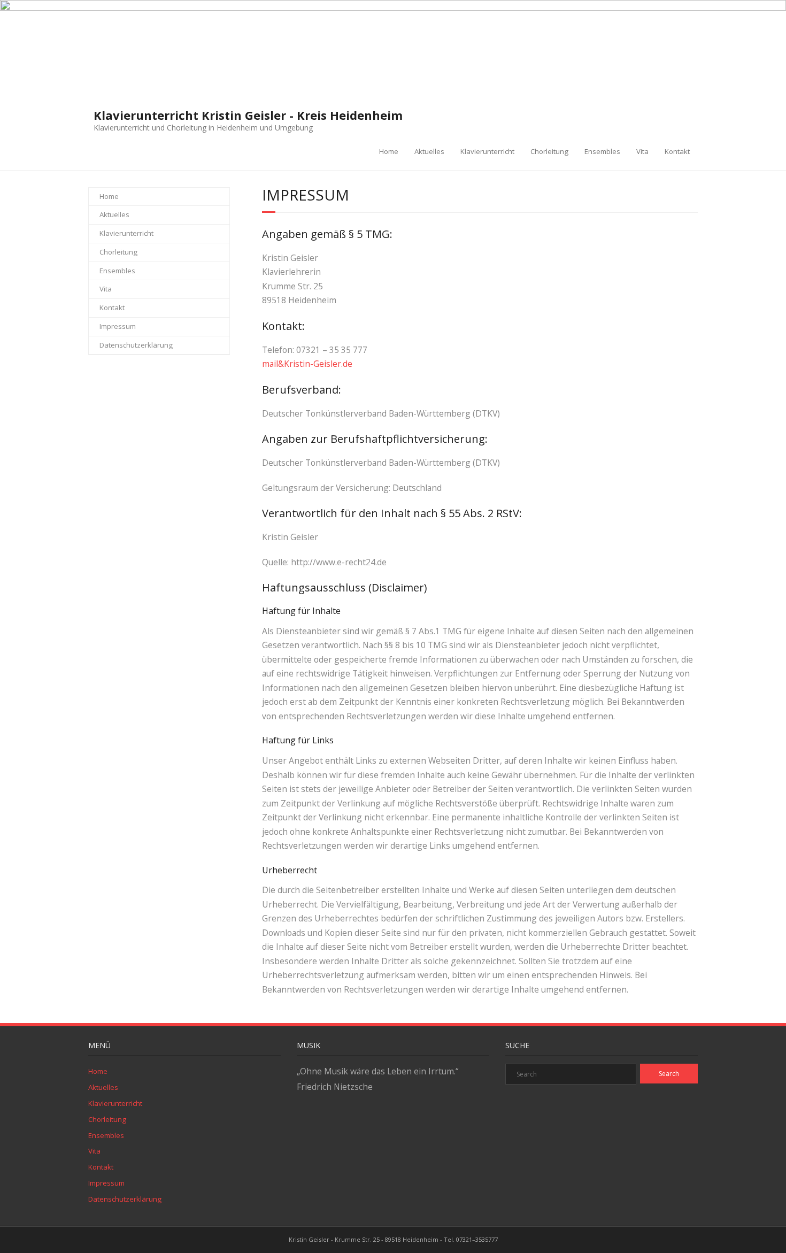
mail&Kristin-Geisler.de (307, 364)
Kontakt (677, 151)
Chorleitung (549, 151)
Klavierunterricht (487, 151)
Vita (642, 151)
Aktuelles (429, 151)
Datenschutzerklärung (136, 345)
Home (388, 151)
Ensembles (602, 151)
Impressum (117, 326)
